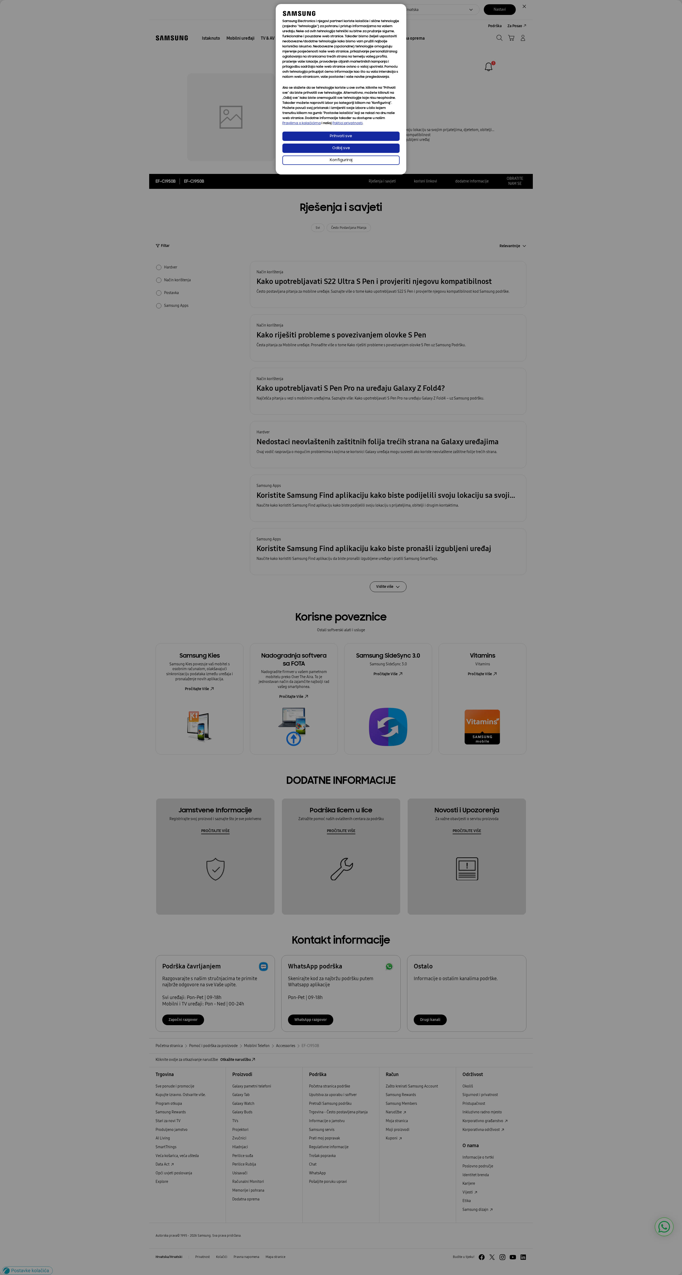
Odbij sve (341, 148)
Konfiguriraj (341, 160)
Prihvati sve (341, 136)
